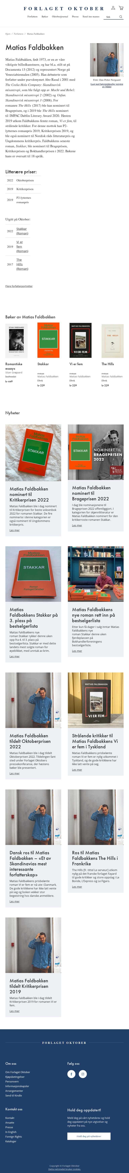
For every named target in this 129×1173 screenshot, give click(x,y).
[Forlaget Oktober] (71, 1074)
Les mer (15, 530)
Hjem (8, 33)
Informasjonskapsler (17, 1086)
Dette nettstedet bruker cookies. (64, 1169)
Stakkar (43, 364)
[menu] (63, 16)
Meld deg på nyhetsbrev (89, 1136)
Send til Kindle (13, 1095)
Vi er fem (76, 364)
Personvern (12, 1081)
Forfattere (19, 33)
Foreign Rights (13, 1136)
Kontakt (9, 1118)
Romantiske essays (13, 366)
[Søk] (121, 17)
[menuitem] (33, 16)
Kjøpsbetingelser (15, 1076)
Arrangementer (14, 1090)
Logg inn (113, 8)
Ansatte (9, 1122)
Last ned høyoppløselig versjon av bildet (107, 85)
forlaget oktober (64, 8)
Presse (9, 1127)
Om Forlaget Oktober (17, 1072)
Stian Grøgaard (13, 372)
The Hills (108, 364)
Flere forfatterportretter (19, 286)
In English (10, 1132)
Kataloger (10, 1141)
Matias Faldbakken (47, 376)
